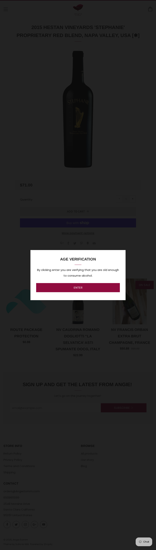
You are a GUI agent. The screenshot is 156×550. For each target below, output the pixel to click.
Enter (78, 287)
